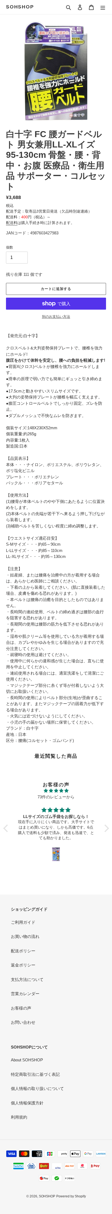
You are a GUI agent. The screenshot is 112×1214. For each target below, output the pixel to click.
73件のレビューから (56, 797)
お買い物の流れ (25, 936)
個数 (9, 247)
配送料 (11, 223)
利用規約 (19, 1117)
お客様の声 (21, 1008)
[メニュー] (102, 7)
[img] (56, 791)
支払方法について (27, 979)
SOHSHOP (20, 7)
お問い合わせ (23, 1022)
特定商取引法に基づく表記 (35, 1074)
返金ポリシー (23, 965)
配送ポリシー (23, 951)
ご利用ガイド (23, 922)
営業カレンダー (25, 993)
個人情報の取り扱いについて (37, 1088)
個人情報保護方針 (27, 1103)
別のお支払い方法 (56, 317)
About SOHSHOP (27, 1060)
